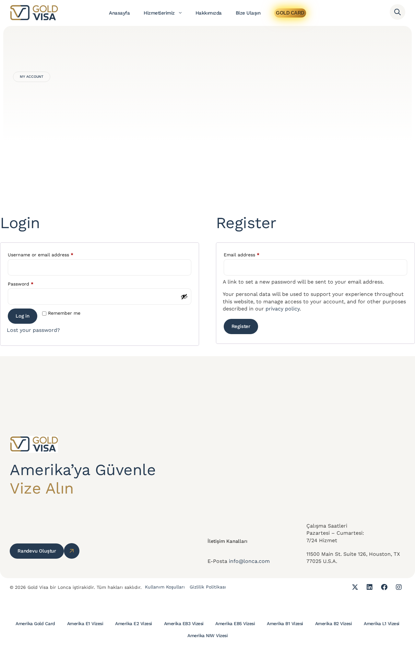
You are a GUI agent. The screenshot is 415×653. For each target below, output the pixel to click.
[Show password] (184, 296)
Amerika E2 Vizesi (133, 623)
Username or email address (50, 253)
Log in (23, 316)
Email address (251, 253)
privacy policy (283, 309)
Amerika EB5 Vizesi (235, 623)
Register (240, 326)
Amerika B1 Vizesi (285, 623)
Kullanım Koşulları (165, 586)
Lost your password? (33, 330)
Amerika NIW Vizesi (207, 635)
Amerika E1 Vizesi (85, 623)
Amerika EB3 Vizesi (184, 623)
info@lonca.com (249, 561)
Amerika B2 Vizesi (333, 623)
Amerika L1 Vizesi (381, 623)
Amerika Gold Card (35, 623)
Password (30, 282)
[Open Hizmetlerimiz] (180, 13)
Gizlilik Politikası (208, 586)
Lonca (64, 587)
